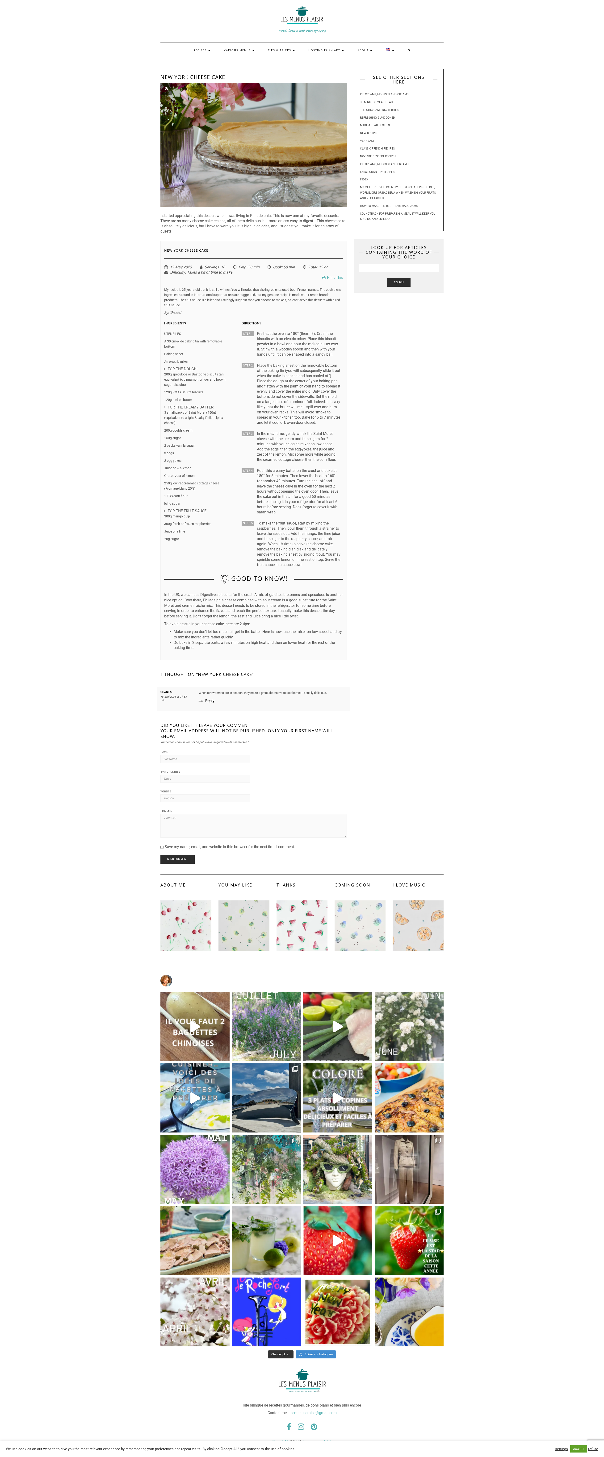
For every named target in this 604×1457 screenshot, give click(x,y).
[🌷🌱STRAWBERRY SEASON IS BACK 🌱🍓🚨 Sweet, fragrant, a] (337, 1240)
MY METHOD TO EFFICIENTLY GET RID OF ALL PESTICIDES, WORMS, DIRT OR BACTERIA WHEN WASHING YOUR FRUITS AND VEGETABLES (398, 193)
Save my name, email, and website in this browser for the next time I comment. (230, 847)
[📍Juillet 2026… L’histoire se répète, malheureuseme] (266, 1026)
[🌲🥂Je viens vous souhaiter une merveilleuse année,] (337, 1312)
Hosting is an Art (324, 50)
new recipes (369, 133)
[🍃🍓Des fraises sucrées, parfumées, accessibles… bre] (409, 1240)
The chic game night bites (379, 110)
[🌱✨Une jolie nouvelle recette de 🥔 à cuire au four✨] (195, 1026)
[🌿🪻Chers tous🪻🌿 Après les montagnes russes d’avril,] (195, 1169)
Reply (209, 701)
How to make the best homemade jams (389, 206)
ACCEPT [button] (578, 1449)
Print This (335, 277)
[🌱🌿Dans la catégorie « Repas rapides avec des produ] (337, 1097)
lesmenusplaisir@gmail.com (313, 1413)
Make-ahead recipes (375, 125)
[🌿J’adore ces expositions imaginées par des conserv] (409, 1169)
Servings (212, 267)
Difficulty (177, 272)
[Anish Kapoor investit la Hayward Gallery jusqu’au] (266, 1097)
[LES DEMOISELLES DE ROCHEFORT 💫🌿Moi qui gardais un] (266, 1312)
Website (165, 791)
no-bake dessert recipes (378, 156)
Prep (242, 267)
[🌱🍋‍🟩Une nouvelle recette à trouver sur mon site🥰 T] (337, 1026)
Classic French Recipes (377, 148)
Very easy (367, 140)
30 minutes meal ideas (376, 102)
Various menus (238, 50)
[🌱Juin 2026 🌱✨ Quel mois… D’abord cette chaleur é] (409, 1026)
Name (164, 751)
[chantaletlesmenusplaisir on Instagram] (302, 981)
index (364, 179)
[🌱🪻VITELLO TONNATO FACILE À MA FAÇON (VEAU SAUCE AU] (195, 1240)
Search (399, 282)
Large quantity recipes (377, 172)
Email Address (170, 771)
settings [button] (561, 1449)
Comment (167, 811)
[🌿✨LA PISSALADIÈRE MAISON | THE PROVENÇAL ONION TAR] (409, 1097)
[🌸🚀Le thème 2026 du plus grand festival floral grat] (337, 1169)
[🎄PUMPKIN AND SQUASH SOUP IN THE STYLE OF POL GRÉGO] (409, 1312)
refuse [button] (593, 1449)
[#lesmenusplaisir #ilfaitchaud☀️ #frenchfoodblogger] (195, 1097)
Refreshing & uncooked (377, 117)
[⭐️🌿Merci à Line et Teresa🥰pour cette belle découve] (266, 1169)
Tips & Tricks (280, 50)
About (363, 50)
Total (312, 267)
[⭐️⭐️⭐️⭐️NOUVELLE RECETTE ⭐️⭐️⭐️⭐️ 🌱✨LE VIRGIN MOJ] (266, 1240)
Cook (277, 267)
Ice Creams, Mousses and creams (384, 94)
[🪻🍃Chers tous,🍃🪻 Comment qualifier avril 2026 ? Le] (195, 1312)
